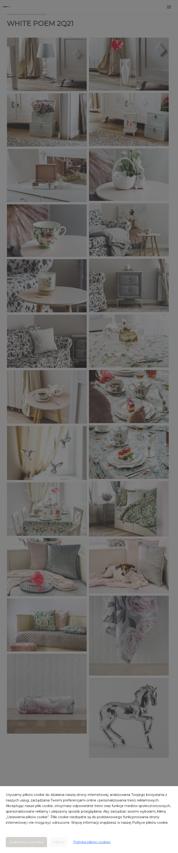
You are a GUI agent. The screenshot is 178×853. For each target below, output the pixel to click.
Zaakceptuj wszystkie (26, 842)
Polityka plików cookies (91, 842)
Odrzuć (58, 842)
